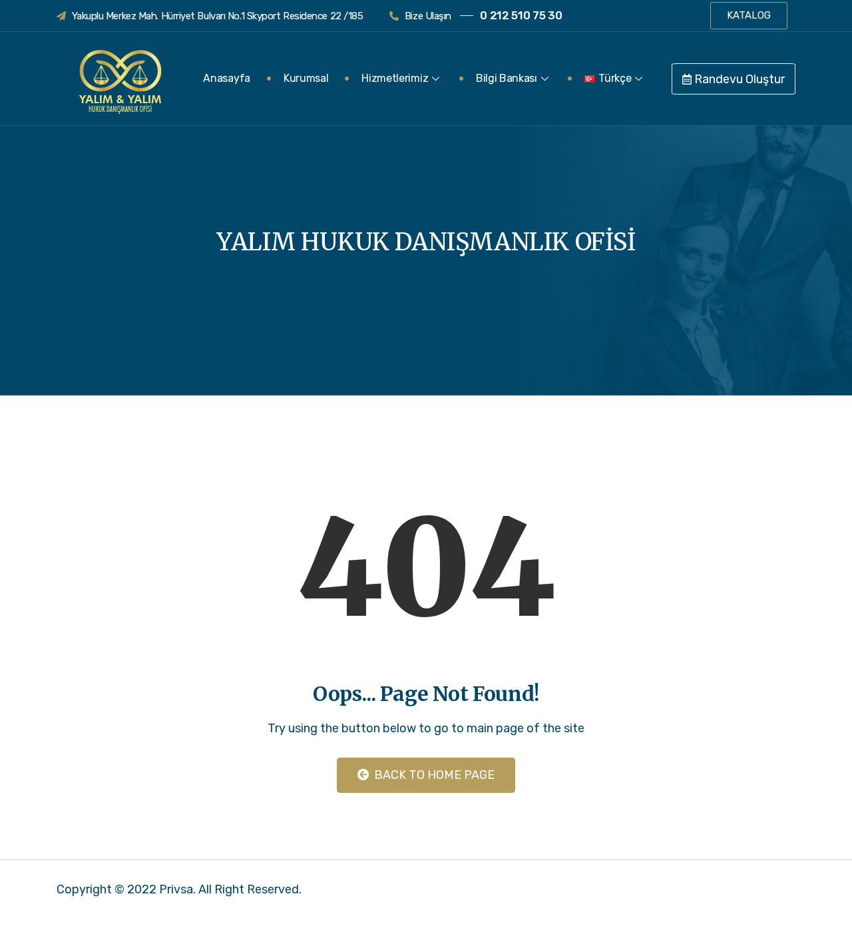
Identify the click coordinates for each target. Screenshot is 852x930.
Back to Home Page (433, 775)
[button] (748, 15)
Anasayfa (226, 78)
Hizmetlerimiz (394, 78)
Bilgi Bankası (506, 78)
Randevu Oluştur (738, 79)
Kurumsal (306, 78)
